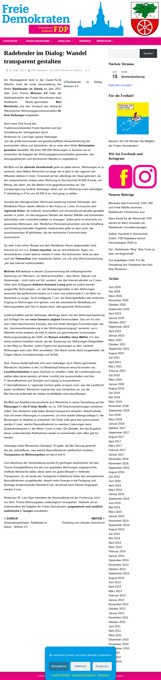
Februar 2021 (117, 370)
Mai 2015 (114, 507)
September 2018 (119, 410)
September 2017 (119, 432)
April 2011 (115, 630)
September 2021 (119, 348)
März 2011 (115, 635)
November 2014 (119, 520)
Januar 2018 (116, 423)
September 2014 (119, 525)
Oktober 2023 (117, 322)
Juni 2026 (115, 287)
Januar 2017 (116, 454)
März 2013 (115, 591)
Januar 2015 (116, 516)
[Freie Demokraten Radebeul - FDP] (80, 35)
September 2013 (119, 573)
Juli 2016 (114, 476)
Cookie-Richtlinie (61, 675)
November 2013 (119, 564)
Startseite (10, 41)
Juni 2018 (115, 414)
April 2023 (115, 331)
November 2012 (119, 604)
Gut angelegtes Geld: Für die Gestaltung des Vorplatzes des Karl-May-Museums (131, 265)
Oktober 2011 (117, 622)
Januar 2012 (116, 613)
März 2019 (115, 401)
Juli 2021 (114, 357)
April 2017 (115, 441)
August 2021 (116, 353)
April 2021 (115, 362)
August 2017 (116, 436)
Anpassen (102, 666)
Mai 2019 (114, 397)
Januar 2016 (116, 494)
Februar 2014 (117, 551)
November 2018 (119, 405)
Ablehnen (81, 666)
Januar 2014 (116, 555)
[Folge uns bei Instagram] (145, 186)
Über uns (64, 41)
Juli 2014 (114, 533)
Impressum (103, 675)
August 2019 (116, 388)
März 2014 (115, 547)
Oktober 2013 (117, 569)
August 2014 (116, 529)
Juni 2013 (115, 582)
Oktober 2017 (117, 428)
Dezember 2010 (119, 639)
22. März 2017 (17, 70)
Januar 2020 (116, 384)
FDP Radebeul (39, 70)
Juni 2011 (115, 626)
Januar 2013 (116, 599)
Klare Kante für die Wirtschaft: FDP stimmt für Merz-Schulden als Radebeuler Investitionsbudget (130, 223)
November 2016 (119, 463)
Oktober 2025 (117, 304)
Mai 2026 (114, 291)
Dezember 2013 (119, 560)
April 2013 (115, 586)
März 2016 (115, 489)
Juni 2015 (115, 502)
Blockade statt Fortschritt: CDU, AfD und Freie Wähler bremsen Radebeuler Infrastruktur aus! (131, 207)
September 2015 (119, 498)
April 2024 (115, 313)
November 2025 (119, 300)
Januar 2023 (116, 335)
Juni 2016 (115, 480)
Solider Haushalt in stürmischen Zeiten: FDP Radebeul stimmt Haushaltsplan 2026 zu (128, 238)
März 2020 (115, 379)
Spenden (85, 41)
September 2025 (119, 309)
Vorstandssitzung (133, 77)
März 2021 (115, 366)
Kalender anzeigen (120, 85)
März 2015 (115, 511)
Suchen (148, 53)
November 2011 (118, 617)
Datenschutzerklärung (84, 675)
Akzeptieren (59, 666)
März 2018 (115, 419)
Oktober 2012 (117, 608)
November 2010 (119, 644)
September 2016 (119, 467)
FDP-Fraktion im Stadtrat (68, 70)
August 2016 (116, 472)
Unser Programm (37, 41)
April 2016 (115, 485)
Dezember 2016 (119, 458)
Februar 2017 (117, 450)
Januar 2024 (116, 318)
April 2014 (115, 542)
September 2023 (119, 326)
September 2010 (119, 648)
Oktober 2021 (117, 344)
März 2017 (115, 445)
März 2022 (115, 340)
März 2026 (115, 296)
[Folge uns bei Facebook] (120, 186)
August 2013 (116, 577)
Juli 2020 (114, 375)
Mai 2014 (114, 538)
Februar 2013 (117, 595)
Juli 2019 (114, 392)
